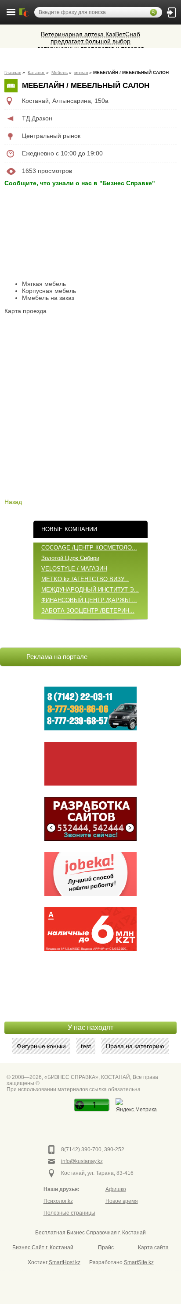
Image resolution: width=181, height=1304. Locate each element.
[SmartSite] (90, 819)
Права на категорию (135, 1046)
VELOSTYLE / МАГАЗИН (74, 568)
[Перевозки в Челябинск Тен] (90, 708)
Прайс (106, 1247)
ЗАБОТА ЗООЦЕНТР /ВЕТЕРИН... (87, 610)
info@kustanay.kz (82, 1161)
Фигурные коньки (41, 1046)
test (86, 1046)
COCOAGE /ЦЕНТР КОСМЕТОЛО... (89, 547)
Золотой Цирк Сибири (70, 558)
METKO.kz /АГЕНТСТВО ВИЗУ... (85, 579)
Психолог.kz (58, 1201)
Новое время (121, 1201)
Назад (13, 501)
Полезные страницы (69, 1213)
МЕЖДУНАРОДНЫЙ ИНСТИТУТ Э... (90, 589)
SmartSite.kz (139, 1262)
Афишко (115, 1189)
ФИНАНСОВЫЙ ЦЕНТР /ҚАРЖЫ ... (89, 600)
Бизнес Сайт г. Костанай (42, 1247)
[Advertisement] (90, 1000)
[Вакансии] (90, 874)
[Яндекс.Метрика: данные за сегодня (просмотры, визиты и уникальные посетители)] (136, 1106)
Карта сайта (153, 1247)
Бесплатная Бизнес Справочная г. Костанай (90, 1233)
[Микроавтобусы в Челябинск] (90, 764)
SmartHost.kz (64, 1262)
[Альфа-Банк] (90, 929)
